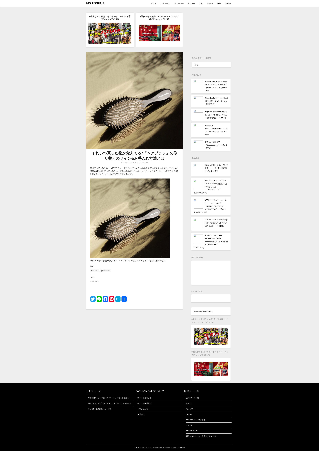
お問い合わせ (142, 409)
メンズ (153, 3)
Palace (210, 3)
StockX (189, 403)
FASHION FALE (95, 3)
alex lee (145, 162)
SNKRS (189, 425)
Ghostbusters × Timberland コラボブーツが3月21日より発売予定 (216, 101)
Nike (219, 3)
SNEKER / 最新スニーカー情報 (99, 409)
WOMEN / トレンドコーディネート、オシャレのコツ (108, 398)
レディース (165, 3)
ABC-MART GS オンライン (196, 420)
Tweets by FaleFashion (203, 311)
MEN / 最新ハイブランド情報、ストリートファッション (109, 403)
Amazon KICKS (192, 431)
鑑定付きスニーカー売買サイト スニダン (202, 436)
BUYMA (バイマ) (192, 398)
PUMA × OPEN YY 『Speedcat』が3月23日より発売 (216, 145)
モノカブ (189, 409)
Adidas (228, 3)
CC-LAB (189, 414)
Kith (201, 3)
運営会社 (140, 414)
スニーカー (179, 3)
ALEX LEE (166, 447)
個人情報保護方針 (144, 403)
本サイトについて (144, 398)
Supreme (191, 3)
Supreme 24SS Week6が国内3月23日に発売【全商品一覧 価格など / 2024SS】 (216, 114)
